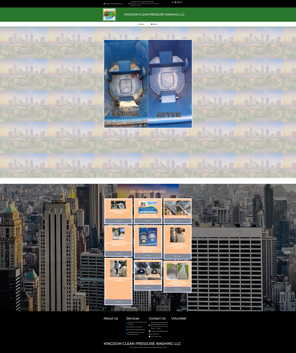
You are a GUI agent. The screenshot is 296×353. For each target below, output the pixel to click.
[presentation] (105, 103)
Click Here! (118, 221)
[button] (141, 165)
